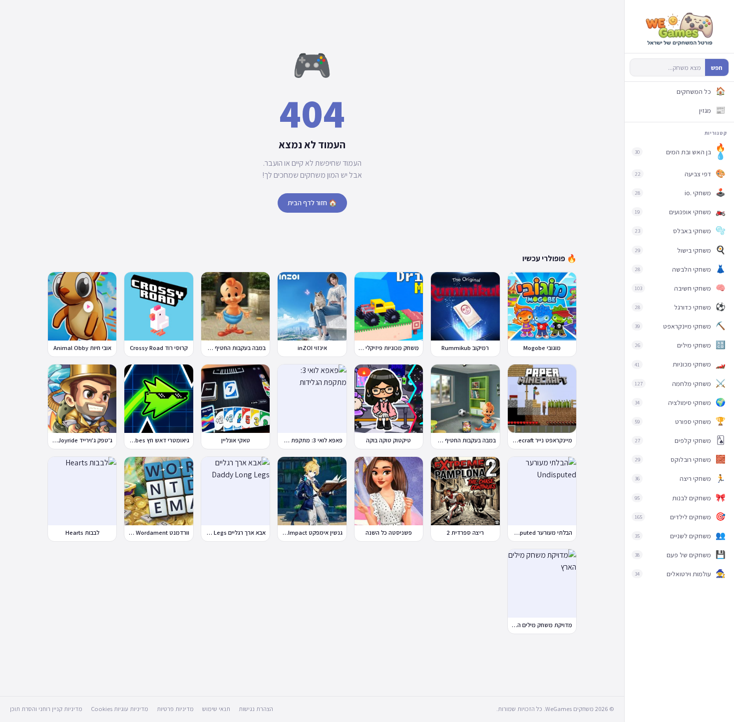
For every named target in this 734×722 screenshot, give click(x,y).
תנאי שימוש (216, 709)
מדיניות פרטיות (175, 709)
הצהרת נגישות (256, 709)
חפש (717, 67)
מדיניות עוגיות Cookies (119, 709)
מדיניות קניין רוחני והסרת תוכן (46, 709)
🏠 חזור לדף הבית (312, 202)
